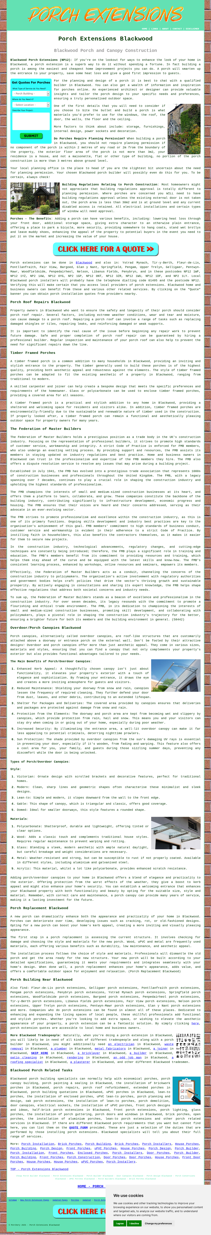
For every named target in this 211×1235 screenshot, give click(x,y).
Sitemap (13, 1200)
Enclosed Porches (93, 1153)
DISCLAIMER (192, 29)
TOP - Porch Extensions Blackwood (39, 1169)
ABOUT (165, 29)
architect (129, 89)
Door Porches (158, 1153)
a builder (138, 1053)
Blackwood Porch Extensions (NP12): (41, 60)
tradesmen (180, 1062)
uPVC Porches (105, 1148)
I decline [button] (134, 1223)
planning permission (141, 143)
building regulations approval (88, 198)
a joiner (160, 1048)
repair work (169, 331)
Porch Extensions (103, 1200)
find (23, 988)
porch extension (49, 64)
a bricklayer (89, 1053)
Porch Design (51, 1148)
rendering (75, 1057)
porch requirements (129, 1123)
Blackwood (84, 262)
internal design (67, 131)
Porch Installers (156, 1144)
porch (76, 218)
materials (62, 115)
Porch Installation (37, 1144)
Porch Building (98, 1144)
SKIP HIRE (39, 1053)
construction (190, 437)
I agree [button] (120, 1223)
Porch (14, 262)
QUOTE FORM (78, 1127)
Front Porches (78, 1148)
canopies (104, 636)
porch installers (43, 280)
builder (60, 85)
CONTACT (177, 29)
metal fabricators (110, 1048)
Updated (87, 1200)
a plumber (59, 1048)
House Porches (187, 1144)
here (195, 1023)
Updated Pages (60, 1200)
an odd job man (127, 1057)
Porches (75, 1200)
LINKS (154, 29)
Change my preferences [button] (158, 1223)
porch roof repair (26, 315)
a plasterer (80, 1062)
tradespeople (120, 1040)
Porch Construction (83, 1157)
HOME (144, 29)
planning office (45, 168)
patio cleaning (23, 1057)
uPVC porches (117, 1092)
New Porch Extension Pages (34, 1200)
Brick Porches (70, 1144)
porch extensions (149, 285)
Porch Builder (187, 1148)
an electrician (121, 1044)
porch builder (109, 172)
